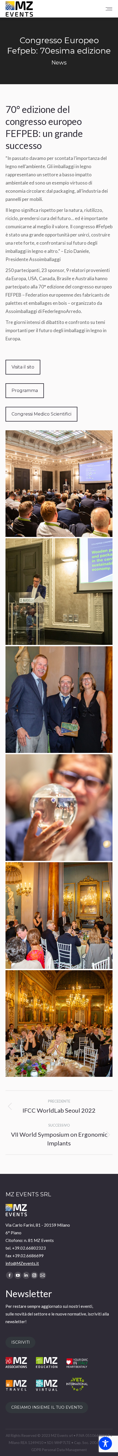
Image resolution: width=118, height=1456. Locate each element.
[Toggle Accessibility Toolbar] (105, 1443)
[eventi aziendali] (59, 1023)
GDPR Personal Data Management (59, 1450)
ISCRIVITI (20, 1342)
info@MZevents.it (22, 1263)
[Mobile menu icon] (109, 8)
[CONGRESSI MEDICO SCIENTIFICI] (59, 483)
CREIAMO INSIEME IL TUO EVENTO (47, 1407)
